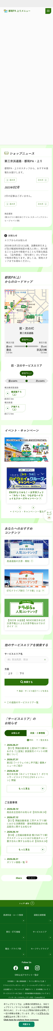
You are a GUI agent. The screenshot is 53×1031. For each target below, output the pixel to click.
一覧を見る (43, 740)
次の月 (40, 180)
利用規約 (10, 981)
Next (33, 507)
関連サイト (29, 989)
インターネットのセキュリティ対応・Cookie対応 (25, 997)
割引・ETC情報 (13, 932)
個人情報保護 (21, 981)
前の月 (12, 180)
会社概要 (6, 989)
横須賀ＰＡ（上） (16, 393)
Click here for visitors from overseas (21, 1020)
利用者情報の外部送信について (35, 993)
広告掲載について (42, 989)
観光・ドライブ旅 (13, 949)
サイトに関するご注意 (36, 981)
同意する (26, 1024)
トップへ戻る (24, 903)
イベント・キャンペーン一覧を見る (30, 511)
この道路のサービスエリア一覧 (22, 702)
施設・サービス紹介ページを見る (33, 691)
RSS (31, 740)
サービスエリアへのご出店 (12, 993)
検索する (28, 682)
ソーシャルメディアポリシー (37, 985)
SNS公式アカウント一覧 (25, 975)
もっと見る (24, 788)
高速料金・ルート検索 (13, 915)
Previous (20, 507)
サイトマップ (19, 989)
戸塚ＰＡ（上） (15, 408)
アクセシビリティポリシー (12, 985)
